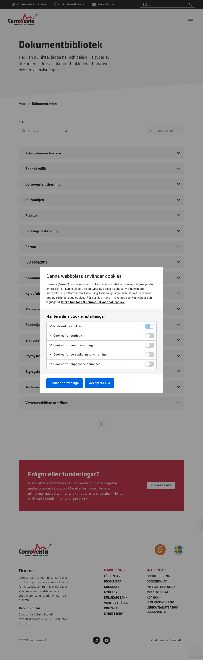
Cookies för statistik (67, 335)
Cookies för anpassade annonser (76, 364)
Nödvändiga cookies (67, 326)
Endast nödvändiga (65, 383)
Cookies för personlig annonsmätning (80, 354)
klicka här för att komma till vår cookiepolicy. (93, 302)
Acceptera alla (99, 383)
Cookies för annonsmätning (73, 345)
